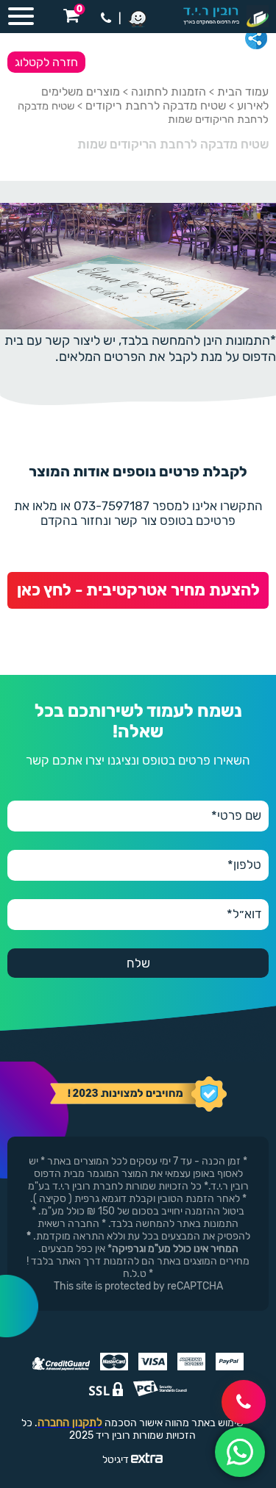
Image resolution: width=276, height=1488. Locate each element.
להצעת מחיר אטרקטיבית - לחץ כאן (138, 590)
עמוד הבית (243, 92)
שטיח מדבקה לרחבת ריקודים (155, 105)
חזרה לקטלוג (46, 62)
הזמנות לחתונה (168, 92)
